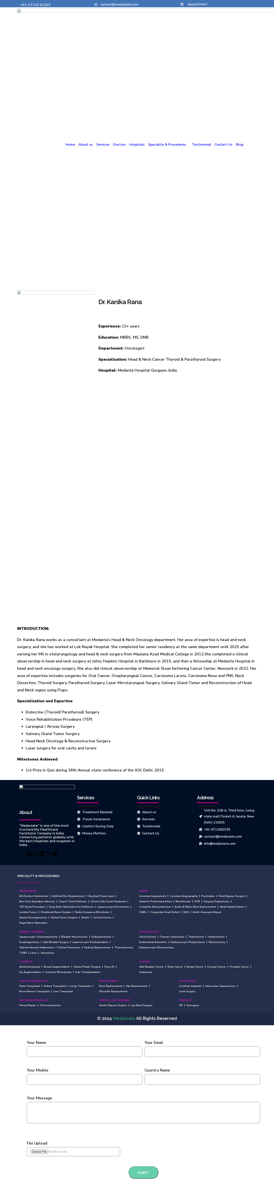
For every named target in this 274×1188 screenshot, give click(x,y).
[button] (168, 144)
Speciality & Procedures (167, 144)
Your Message (39, 1098)
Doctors (119, 144)
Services (103, 144)
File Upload (37, 1143)
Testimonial (201, 144)
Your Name (36, 1042)
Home (70, 144)
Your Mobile (37, 1070)
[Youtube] (58, 853)
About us (85, 144)
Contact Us (223, 144)
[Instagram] (33, 853)
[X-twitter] (49, 853)
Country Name (157, 1070)
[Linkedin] (41, 853)
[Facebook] (25, 853)
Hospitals (137, 144)
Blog (239, 144)
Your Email (153, 1042)
